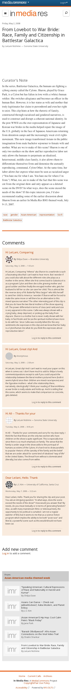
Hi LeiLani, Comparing (19, 252)
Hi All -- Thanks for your (20, 413)
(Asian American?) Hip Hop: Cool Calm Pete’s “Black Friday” (41, 619)
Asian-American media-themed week (27, 577)
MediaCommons (40, 680)
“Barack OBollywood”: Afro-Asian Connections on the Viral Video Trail (39, 633)
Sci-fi (60, 214)
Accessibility (21, 687)
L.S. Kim (20, 484)
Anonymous (22, 356)
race (5, 214)
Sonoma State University (36, 46)
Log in (63, 2)
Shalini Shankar (31, 637)
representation (46, 214)
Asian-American (28, 214)
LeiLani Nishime (13, 46)
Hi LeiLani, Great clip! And (21, 349)
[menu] (5, 13)
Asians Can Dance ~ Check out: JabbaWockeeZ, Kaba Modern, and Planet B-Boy (42, 605)
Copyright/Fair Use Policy (37, 682)
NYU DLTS (48, 687)
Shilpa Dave (22, 259)
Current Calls (34, 676)
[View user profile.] (9, 259)
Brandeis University (40, 259)
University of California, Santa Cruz (43, 484)
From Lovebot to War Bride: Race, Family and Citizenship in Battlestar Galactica (42, 647)
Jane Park (28, 623)
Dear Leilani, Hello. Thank (21, 478)
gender (14, 214)
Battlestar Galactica (12, 220)
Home (22, 676)
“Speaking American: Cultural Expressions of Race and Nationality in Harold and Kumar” (43, 590)
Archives (47, 676)
